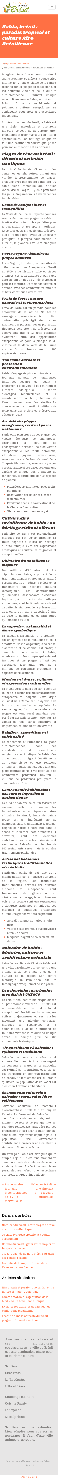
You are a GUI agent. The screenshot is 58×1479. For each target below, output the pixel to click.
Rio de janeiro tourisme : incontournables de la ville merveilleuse (16, 1192)
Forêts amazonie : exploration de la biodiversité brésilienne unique (25, 1299)
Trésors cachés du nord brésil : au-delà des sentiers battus (28, 1255)
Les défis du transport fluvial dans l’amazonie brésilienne (25, 1265)
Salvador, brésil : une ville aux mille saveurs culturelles (42, 1190)
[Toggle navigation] (52, 7)
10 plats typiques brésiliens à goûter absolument (26, 1236)
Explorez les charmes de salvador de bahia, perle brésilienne (26, 1308)
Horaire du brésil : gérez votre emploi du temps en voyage (28, 1246)
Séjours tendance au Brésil (17, 63)
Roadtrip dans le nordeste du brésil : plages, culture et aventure (25, 1318)
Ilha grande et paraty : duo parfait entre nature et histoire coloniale (28, 1289)
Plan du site (29, 1477)
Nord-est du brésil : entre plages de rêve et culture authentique (28, 1227)
